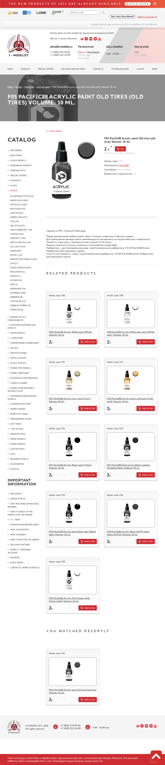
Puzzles (14, 469)
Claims (140, 69)
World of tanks (19, 414)
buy (122, 149)
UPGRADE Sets (17, 170)
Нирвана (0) (16, 297)
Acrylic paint (43, 87)
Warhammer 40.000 (20, 419)
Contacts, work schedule (25, 567)
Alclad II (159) (17, 246)
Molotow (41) (17, 272)
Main (10, 69)
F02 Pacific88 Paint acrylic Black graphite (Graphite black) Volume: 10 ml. (128, 466)
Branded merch (19, 459)
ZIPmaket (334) (18, 238)
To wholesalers (120, 69)
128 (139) (14, 221)
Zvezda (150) (16, 234)
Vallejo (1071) (17, 225)
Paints (19, 87)
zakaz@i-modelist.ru (61, 46)
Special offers (45, 69)
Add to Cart (89, 342)
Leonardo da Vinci (20, 404)
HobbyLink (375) (18, 217)
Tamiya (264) (16, 213)
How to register (19, 529)
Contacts (98, 69)
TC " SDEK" (15, 519)
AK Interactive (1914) (22, 196)
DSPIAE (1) (15, 276)
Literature (16, 338)
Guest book (16, 562)
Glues (13, 185)
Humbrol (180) (18, 293)
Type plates (16, 429)
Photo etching (18, 353)
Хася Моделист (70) (21, 230)
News (154, 69)
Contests (15, 180)
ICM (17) (14, 263)
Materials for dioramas (24, 378)
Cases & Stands (18, 383)
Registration (93, 52)
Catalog (25, 69)
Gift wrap (15, 424)
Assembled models (21, 165)
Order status (17, 499)
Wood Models (18, 444)
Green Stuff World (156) (23, 259)
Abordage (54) (18, 288)
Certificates (17, 449)
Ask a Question (114, 46)
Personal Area (86, 46)
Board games (17, 409)
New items (16, 155)
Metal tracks (18, 358)
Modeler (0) (16, 309)
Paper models (18, 439)
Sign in (81, 52)
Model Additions (19, 373)
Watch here (137, 3)
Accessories (17, 464)
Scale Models (18, 160)
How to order (141, 46)
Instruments (17, 333)
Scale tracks (18, 363)
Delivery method (20, 544)
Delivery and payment (73, 69)
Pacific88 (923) (17, 209)
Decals (14, 348)
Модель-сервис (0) (20, 305)
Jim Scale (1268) (18, 204)
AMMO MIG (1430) (19, 200)
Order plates (17, 434)
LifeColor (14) (18, 301)
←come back (54, 131)
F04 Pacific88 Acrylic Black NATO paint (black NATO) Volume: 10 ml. (128, 533)
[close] (153, 4)
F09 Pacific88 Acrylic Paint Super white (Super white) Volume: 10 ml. (69, 599)
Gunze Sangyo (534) (20, 267)
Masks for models (20, 368)
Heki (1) (14, 284)
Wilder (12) (16, 280)
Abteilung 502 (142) (20, 242)
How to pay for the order (24, 539)
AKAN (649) (15, 251)
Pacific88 (29, 87)
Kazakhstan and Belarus (24, 524)
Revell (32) (16, 255)
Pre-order (16, 150)
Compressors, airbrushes (24, 343)
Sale (12, 454)
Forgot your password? (84, 56)
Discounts (16, 493)
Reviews (14, 557)
